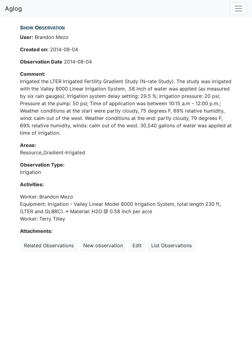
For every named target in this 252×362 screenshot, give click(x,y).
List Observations (171, 245)
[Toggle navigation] (238, 8)
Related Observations (49, 245)
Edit (137, 245)
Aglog (13, 8)
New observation (103, 245)
